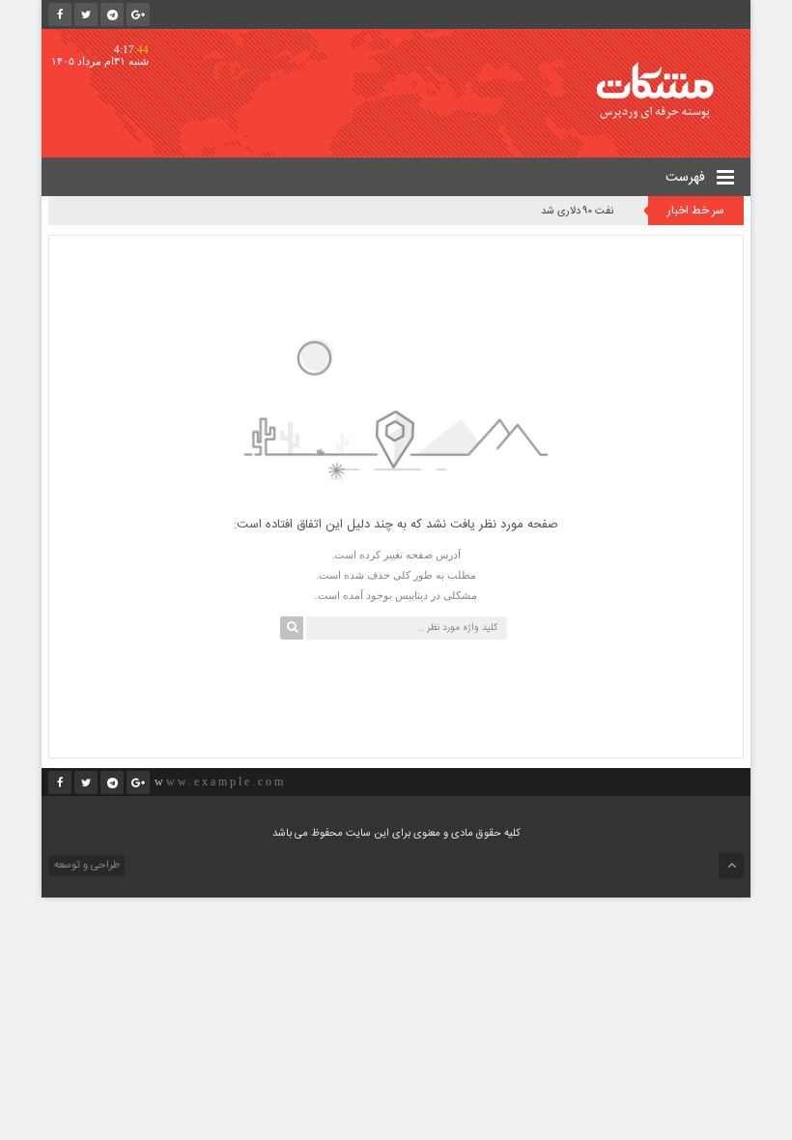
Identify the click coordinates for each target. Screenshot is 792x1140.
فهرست (687, 177)
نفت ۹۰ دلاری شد (577, 211)
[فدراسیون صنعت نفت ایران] (668, 90)
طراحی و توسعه (85, 865)
